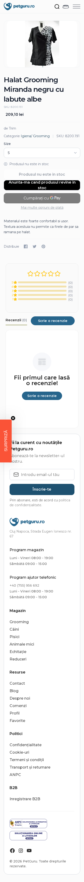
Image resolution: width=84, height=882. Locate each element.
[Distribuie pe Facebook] (25, 246)
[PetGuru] (19, 6)
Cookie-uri (19, 752)
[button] (6, 441)
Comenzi (18, 706)
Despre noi (20, 698)
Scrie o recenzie (52, 321)
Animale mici (22, 644)
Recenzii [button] (16, 320)
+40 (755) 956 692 (24, 585)
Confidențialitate (26, 745)
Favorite (17, 720)
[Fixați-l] (43, 246)
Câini (14, 629)
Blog (14, 691)
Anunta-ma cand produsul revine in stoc (42, 185)
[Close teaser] (13, 418)
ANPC (15, 775)
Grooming (19, 622)
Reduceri (18, 659)
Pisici (14, 637)
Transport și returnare (30, 767)
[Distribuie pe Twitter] (34, 246)
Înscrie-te (42, 489)
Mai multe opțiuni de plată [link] (42, 207)
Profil (15, 713)
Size (7, 144)
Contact (17, 683)
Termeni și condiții (27, 760)
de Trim (10, 128)
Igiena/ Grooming (35, 136)
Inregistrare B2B (25, 799)
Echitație (18, 652)
